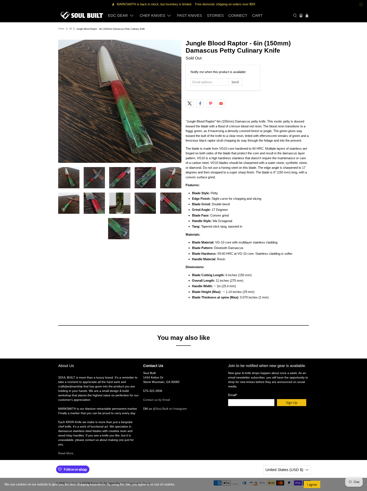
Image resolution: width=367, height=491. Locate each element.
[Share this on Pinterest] (211, 103)
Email (232, 395)
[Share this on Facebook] (200, 103)
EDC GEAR (118, 15)
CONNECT (237, 15)
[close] (361, 4)
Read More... (67, 453)
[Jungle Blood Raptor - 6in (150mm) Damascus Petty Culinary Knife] (119, 101)
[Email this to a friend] (221, 103)
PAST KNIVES (189, 15)
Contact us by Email (156, 399)
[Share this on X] (190, 103)
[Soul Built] (82, 15)
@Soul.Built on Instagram (170, 408)
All (70, 29)
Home (61, 29)
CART (257, 15)
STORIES (215, 15)
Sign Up (291, 402)
